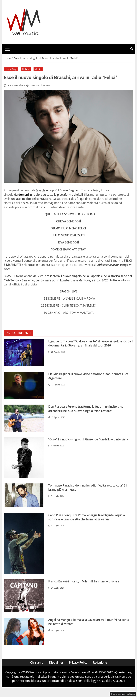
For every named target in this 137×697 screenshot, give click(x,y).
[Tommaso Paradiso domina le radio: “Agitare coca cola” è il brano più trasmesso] (24, 495)
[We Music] (24, 21)
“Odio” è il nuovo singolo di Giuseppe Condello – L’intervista (88, 439)
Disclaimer (56, 662)
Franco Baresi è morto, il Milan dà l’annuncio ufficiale (83, 581)
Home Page (11, 69)
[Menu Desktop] (7, 49)
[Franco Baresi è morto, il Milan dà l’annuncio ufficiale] (24, 595)
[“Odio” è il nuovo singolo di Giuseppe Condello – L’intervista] (24, 457)
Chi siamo (36, 662)
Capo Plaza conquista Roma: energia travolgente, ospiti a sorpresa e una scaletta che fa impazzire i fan (86, 517)
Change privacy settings (123, 693)
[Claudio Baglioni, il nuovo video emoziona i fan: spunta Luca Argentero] (24, 385)
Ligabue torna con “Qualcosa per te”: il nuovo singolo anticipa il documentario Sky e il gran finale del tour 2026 (90, 343)
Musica (38, 69)
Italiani (25, 69)
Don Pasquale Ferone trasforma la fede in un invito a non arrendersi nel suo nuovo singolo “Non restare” (86, 409)
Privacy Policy (78, 662)
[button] (131, 49)
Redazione (100, 662)
